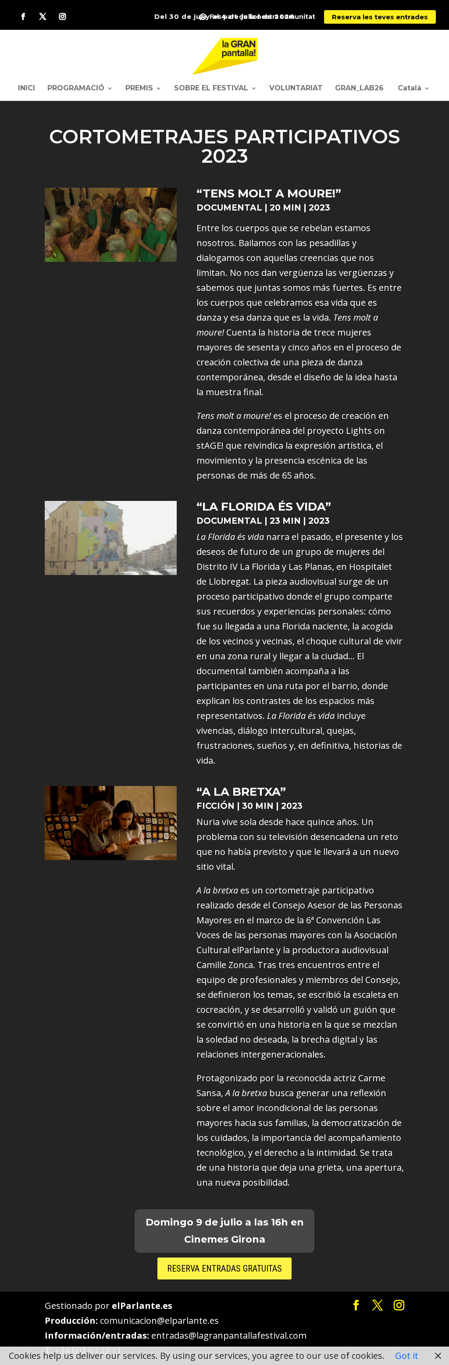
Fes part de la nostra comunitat (262, 17)
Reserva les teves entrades (380, 17)
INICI (26, 88)
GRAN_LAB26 (359, 88)
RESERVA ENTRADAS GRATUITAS (224, 1268)
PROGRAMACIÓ (75, 88)
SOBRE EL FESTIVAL (211, 88)
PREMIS (139, 88)
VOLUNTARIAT (296, 88)
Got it (406, 1355)
